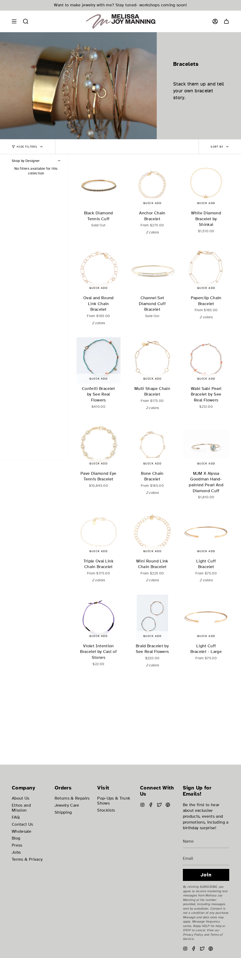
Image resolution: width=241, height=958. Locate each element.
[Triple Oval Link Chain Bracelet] (98, 533)
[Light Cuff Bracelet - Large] (206, 618)
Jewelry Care (67, 805)
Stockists (106, 810)
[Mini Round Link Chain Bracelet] (152, 533)
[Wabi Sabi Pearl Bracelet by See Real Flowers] (206, 360)
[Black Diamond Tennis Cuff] (98, 185)
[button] (25, 21)
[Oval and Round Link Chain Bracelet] (98, 270)
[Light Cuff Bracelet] (206, 533)
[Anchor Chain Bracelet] (152, 185)
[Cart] (226, 21)
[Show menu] (14, 21)
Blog (16, 838)
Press (17, 845)
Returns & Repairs (72, 798)
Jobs (16, 852)
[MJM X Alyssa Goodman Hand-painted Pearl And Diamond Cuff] (206, 445)
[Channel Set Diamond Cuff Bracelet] (152, 270)
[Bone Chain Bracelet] (152, 445)
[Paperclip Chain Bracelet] (206, 270)
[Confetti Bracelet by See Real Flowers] (98, 360)
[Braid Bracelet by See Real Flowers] (152, 618)
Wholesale (21, 831)
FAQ (16, 817)
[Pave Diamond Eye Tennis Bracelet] (98, 445)
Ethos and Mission (21, 808)
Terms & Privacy (27, 859)
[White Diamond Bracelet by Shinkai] (206, 185)
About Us (20, 798)
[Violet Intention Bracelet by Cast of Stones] (98, 618)
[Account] (215, 21)
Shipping (63, 812)
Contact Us (22, 824)
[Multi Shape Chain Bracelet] (152, 360)
